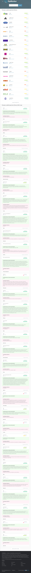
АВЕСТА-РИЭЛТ (15, 366)
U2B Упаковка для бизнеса (15, 352)
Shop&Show (11, 98)
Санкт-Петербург (4, 565)
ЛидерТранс (15, 468)
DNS (10, 31)
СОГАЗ (15, 142)
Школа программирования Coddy (15, 382)
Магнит (15, 427)
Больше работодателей (15, 102)
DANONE (10, 22)
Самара (22, 564)
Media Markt (11, 75)
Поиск (20, 5)
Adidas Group (11, 17)
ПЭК (15, 497)
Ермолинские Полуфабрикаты (15, 221)
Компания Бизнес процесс (15, 453)
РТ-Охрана (15, 482)
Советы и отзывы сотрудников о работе (10, 1)
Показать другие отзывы (15, 548)
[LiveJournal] (28, 570)
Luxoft (10, 66)
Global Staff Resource (12, 44)
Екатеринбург (13, 562)
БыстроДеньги (15, 513)
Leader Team (11, 62)
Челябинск (22, 565)
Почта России (15, 439)
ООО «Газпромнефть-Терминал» (15, 249)
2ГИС (10, 13)
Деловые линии (15, 187)
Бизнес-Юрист (15, 203)
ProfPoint (10, 84)
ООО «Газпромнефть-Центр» (15, 264)
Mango (10, 71)
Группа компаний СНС (15, 311)
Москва (12, 563)
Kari (10, 53)
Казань (22, 562)
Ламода (15, 173)
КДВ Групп (15, 281)
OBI (9, 80)
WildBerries (15, 296)
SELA (10, 93)
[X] (27, 570)
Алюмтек (15, 527)
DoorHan (10, 35)
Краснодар (3, 563)
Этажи (15, 113)
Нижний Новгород (23, 563)
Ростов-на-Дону (13, 564)
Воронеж (3, 562)
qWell (10, 89)
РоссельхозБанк (15, 326)
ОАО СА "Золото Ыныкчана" (15, 127)
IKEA (15, 540)
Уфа (11, 565)
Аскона (15, 158)
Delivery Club (11, 26)
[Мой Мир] (26, 570)
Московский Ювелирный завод (15, 236)
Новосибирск (3, 564)
